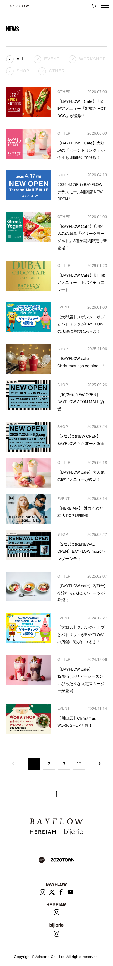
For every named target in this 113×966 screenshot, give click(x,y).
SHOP (23, 70)
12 (79, 763)
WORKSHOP (92, 59)
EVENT (51, 59)
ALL (21, 59)
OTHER (57, 70)
